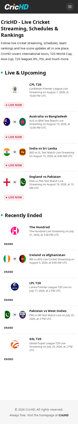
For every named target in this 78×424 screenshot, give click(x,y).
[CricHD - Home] (16, 6)
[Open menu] (70, 7)
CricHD (63, 415)
